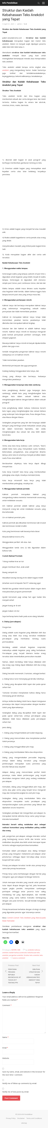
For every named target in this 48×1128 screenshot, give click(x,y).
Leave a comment (19, 958)
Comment (7, 1005)
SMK (18, 950)
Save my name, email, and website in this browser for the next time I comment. (23, 1073)
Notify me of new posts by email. (15, 1092)
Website (5, 1058)
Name (5, 1037)
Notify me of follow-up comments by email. (19, 1083)
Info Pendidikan (9, 3)
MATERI (14, 950)
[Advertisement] (24, 132)
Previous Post (14, 974)
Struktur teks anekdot (31, 955)
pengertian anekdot (16, 955)
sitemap (24, 1123)
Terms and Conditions (34, 1118)
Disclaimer (21, 1118)
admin (19, 24)
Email (5, 1048)
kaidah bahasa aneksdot (18, 952)
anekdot (5, 70)
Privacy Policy (11, 1118)
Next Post (33, 974)
